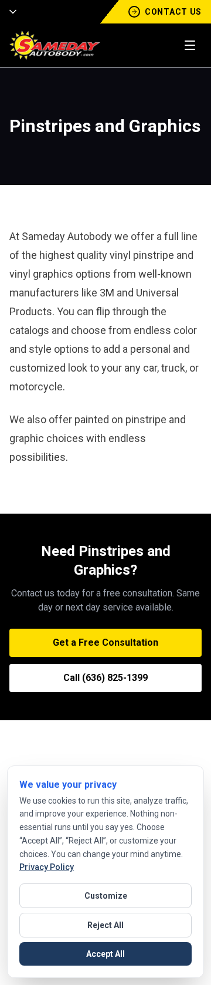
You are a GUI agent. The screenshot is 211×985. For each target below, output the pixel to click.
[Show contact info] (9, 11)
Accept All (105, 954)
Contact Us (173, 11)
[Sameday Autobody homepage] (54, 45)
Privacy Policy (46, 867)
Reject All (105, 925)
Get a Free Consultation (105, 642)
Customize (105, 895)
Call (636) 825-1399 (105, 677)
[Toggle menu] (190, 45)
